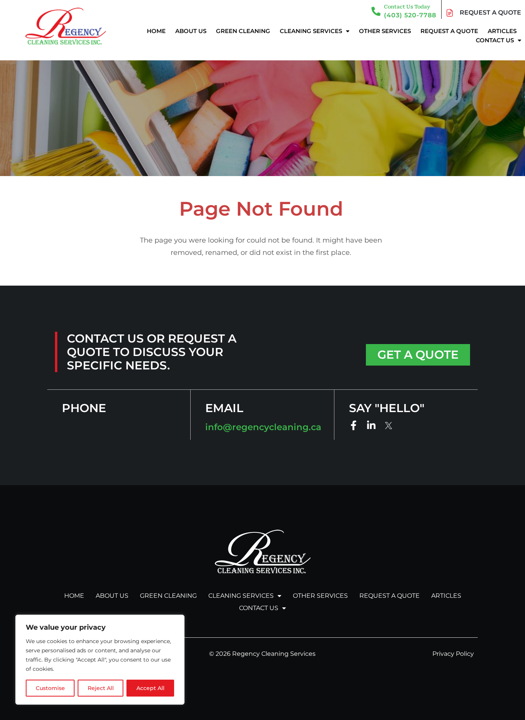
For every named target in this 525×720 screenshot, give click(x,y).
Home (156, 31)
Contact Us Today (407, 7)
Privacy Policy (453, 653)
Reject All (101, 688)
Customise (50, 688)
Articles (502, 31)
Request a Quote (449, 31)
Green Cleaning (243, 31)
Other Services (385, 31)
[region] (99, 660)
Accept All (150, 688)
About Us (190, 31)
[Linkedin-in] (371, 425)
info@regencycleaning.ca (263, 427)
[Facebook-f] (354, 425)
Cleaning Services (311, 31)
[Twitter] (389, 426)
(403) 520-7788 (410, 15)
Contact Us (495, 40)
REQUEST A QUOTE (490, 12)
